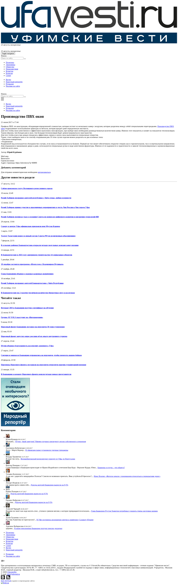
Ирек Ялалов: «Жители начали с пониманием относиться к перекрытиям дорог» (127, 476)
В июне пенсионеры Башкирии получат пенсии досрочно (38, 528)
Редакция (10, 84)
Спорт (8, 75)
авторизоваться (44, 172)
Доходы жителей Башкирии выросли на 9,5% (49, 485)
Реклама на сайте (13, 86)
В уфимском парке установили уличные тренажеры (46, 450)
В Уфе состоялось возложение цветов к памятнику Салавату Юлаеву (65, 520)
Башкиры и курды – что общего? (111, 468)
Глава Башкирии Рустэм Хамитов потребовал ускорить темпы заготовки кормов (124, 511)
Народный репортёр (14, 82)
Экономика (10, 65)
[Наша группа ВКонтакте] (3, 579)
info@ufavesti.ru (13, 574)
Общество (10, 67)
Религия (9, 73)
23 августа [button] (5, 45)
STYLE (6, 581)
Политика (10, 62)
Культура (9, 71)
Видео (8, 80)
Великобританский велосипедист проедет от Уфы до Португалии (48, 459)
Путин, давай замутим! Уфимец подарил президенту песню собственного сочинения (50, 441)
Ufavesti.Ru (11, 572)
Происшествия (12, 69)
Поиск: (4, 56)
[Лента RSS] (8, 579)
